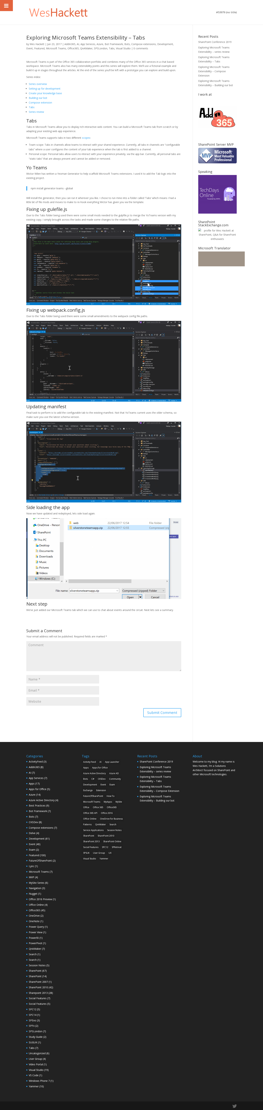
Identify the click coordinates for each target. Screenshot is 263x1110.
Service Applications (93, 830)
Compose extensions (143, 44)
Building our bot (38, 98)
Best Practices (37, 805)
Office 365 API (90, 813)
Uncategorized (37, 1053)
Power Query (36, 926)
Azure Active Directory (42, 800)
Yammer (34, 1086)
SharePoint (35, 970)
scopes (86, 137)
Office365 (73, 48)
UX (110, 852)
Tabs (112, 48)
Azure (100, 44)
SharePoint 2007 (38, 981)
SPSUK (86, 852)
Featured (39, 48)
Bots (127, 44)
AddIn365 (69, 44)
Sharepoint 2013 (38, 993)
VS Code (33, 1075)
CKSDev (33, 822)
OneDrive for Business (111, 818)
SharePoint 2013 (91, 841)
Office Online (36, 904)
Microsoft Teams (56, 48)
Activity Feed (89, 761)
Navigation (35, 888)
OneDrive (34, 915)
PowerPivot (35, 943)
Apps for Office (37, 789)
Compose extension (40, 102)
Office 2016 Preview (40, 899)
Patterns (87, 824)
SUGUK (33, 1042)
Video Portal (36, 1064)
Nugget (33, 893)
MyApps (108, 801)
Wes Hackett (37, 44)
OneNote (34, 921)
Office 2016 (107, 813)
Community (115, 778)
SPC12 (32, 1009)
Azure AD (114, 773)
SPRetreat (116, 847)
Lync (31, 866)
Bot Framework (114, 44)
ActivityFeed (36, 761)
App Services (88, 44)
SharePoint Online (112, 841)
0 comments (140, 48)
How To (111, 796)
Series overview (38, 84)
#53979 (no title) (226, 12)
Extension (101, 790)
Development (165, 44)
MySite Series (36, 882)
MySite (119, 801)
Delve (32, 833)
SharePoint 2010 (38, 987)
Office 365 (98, 807)
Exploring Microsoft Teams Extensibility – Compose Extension (214, 71)
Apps (32, 783)
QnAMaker (86, 48)
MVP (31, 877)
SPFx (32, 1025)
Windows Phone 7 (39, 1080)
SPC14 (32, 1015)
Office (86, 807)
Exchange (88, 790)
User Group (35, 1058)
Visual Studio (123, 48)
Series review (36, 112)
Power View (35, 932)
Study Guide (36, 1037)
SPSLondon (100, 48)
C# (92, 778)
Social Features (38, 998)
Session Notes (37, 965)
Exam (32, 849)
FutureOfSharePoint (40, 860)
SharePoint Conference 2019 (215, 42)
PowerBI (34, 937)
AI (78, 44)
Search (33, 954)
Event (29, 48)
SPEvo (32, 1020)
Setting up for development (44, 88)
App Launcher (112, 761)
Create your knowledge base (45, 93)
